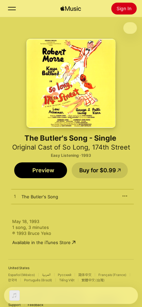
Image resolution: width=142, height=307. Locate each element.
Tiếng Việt (67, 280)
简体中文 (84, 274)
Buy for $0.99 (97, 170)
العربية (46, 274)
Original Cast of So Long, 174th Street (71, 147)
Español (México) (21, 274)
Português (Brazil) (38, 280)
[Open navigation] (12, 8)
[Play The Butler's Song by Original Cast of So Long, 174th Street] (14, 197)
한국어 (12, 280)
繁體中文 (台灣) (93, 280)
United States (18, 267)
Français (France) (112, 274)
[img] (70, 9)
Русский (64, 274)
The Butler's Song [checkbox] (39, 196)
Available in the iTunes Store (41, 242)
